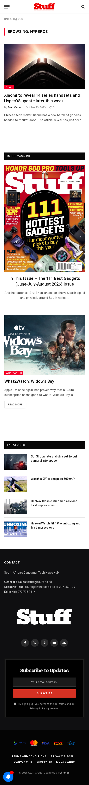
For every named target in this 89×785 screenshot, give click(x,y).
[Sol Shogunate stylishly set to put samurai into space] (15, 462)
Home (7, 19)
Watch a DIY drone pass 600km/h (53, 478)
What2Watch (14, 372)
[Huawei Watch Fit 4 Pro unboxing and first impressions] (15, 529)
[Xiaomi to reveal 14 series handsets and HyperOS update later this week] (44, 66)
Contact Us (23, 762)
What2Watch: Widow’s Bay (29, 381)
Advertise (44, 762)
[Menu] (7, 6)
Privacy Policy (37, 708)
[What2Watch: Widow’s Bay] (44, 345)
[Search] (83, 6)
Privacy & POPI (62, 756)
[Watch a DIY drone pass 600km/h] (15, 484)
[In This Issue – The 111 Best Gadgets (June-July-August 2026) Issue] (44, 219)
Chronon (64, 772)
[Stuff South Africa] (44, 6)
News (9, 86)
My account (65, 762)
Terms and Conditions (29, 756)
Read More (15, 404)
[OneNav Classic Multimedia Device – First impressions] (15, 506)
